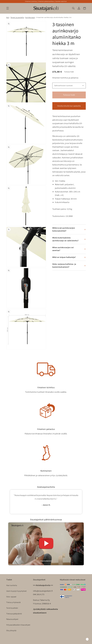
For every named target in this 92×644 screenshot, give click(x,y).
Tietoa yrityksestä (13, 602)
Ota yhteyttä (11, 630)
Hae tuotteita (11, 585)
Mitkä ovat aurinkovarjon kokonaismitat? (63, 229)
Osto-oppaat (11, 596)
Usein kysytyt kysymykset (16, 591)
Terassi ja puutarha (17, 17)
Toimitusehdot (12, 608)
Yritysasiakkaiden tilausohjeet (18, 625)
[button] (7, 8)
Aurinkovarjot (30, 17)
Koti (7, 17)
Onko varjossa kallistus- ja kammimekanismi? (64, 265)
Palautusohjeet (12, 619)
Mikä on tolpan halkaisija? (64, 257)
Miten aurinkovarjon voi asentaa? (63, 249)
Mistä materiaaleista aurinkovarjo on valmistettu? (65, 239)
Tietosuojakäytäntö (14, 613)
